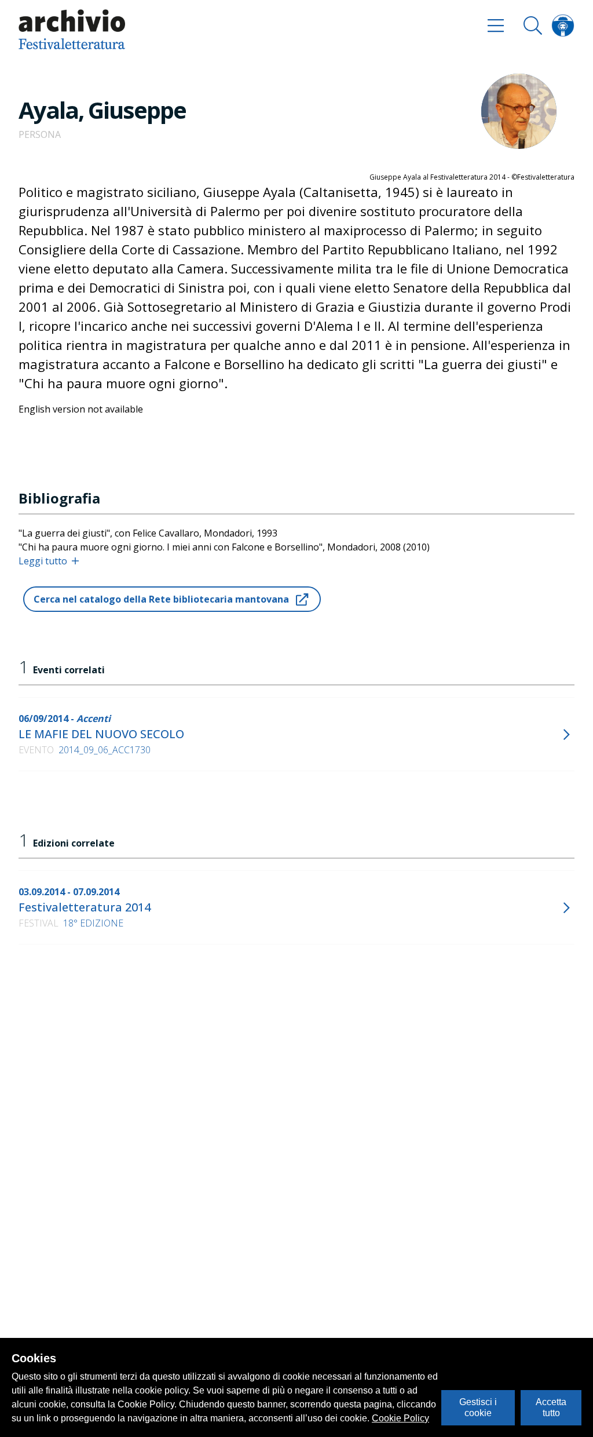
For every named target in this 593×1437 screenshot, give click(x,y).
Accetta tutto (551, 1407)
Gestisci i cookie (478, 1407)
